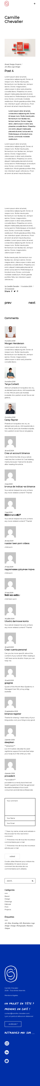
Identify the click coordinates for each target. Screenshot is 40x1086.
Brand (7, 64)
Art (6, 67)
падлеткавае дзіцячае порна (19, 569)
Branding (15, 923)
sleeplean (9, 742)
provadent (10, 776)
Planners (29, 926)
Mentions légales (11, 995)
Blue (9, 67)
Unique (7, 928)
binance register (13, 714)
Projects (18, 64)
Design (12, 64)
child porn (9, 547)
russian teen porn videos (17, 543)
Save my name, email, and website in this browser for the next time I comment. (20, 833)
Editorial (8, 904)
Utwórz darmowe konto (17, 621)
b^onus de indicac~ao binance (20, 486)
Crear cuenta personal (16, 649)
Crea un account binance (17, 453)
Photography (21, 926)
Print (6, 907)
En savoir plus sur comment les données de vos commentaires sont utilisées (16, 866)
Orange (12, 926)
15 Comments (9, 289)
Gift (20, 923)
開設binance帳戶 (13, 515)
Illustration (26, 923)
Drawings (8, 902)
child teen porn (11, 599)
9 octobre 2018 (26, 286)
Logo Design (15, 67)
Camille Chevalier (13, 286)
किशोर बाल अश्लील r (12, 595)
